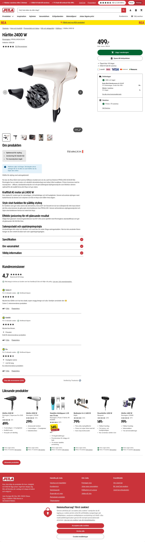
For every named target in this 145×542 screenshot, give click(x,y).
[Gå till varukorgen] (141, 10)
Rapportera (16, 308)
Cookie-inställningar (80, 536)
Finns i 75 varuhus (12, 449)
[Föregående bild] (5, 92)
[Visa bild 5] (41, 137)
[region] (72, 522)
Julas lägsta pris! (87, 16)
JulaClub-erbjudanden (121, 490)
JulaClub (82, 3)
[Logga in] (130, 10)
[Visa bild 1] (6, 137)
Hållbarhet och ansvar (89, 490)
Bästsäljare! (71, 16)
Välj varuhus (138, 16)
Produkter (6, 16)
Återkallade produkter (57, 497)
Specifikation (9, 239)
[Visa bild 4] (32, 137)
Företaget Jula (87, 483)
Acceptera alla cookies (80, 525)
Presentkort (92, 3)
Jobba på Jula (86, 493)
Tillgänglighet (54, 500)
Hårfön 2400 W (68, 28)
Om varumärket (10, 246)
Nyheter (32, 16)
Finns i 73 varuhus (60, 449)
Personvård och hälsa (31, 28)
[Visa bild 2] (15, 137)
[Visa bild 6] (50, 137)
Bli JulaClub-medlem (120, 486)
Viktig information (12, 253)
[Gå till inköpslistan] (136, 10)
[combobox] (71, 10)
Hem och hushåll (16, 28)
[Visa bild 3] (24, 137)
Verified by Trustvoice (71, 380)
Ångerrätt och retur (56, 493)
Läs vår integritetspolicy (87, 520)
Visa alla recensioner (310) (14, 380)
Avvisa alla (80, 531)
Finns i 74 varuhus (36, 449)
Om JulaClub (118, 483)
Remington (6, 39)
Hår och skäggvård (47, 28)
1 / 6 (76, 130)
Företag (138, 2)
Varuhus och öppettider (58, 483)
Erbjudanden (57, 16)
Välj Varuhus (106, 108)
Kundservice (123, 16)
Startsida (5, 28)
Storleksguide (55, 490)
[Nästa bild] (80, 92)
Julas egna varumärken (90, 486)
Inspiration (21, 16)
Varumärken (44, 16)
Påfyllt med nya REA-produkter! (74, 22)
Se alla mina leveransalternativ (111, 94)
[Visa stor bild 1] (43, 92)
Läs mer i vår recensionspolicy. (62, 281)
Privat (131, 2)
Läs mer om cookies (71, 520)
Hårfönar (59, 28)
